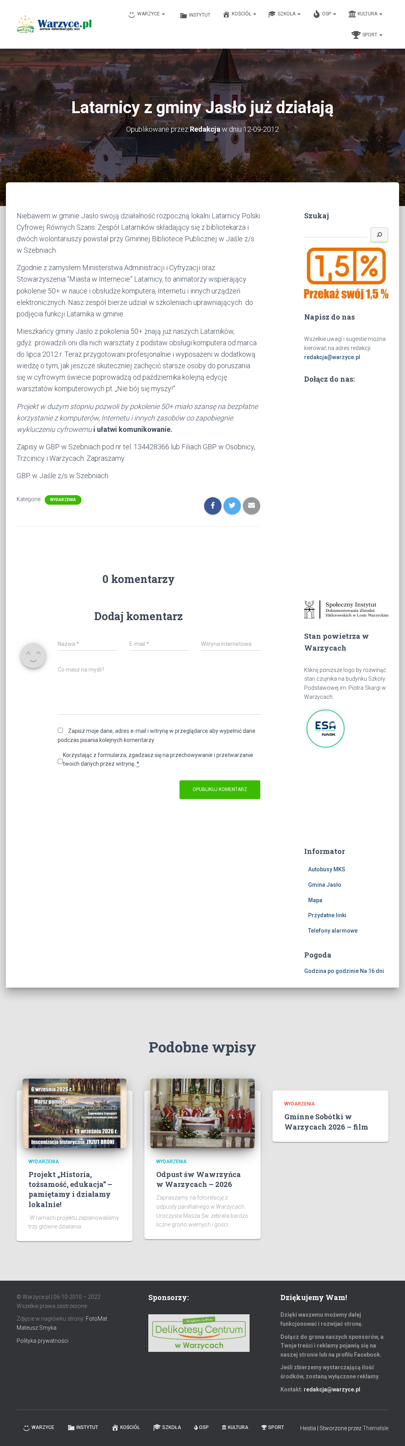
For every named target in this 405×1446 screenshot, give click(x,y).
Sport (370, 35)
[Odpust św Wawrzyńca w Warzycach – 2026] (202, 1113)
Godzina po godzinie (331, 971)
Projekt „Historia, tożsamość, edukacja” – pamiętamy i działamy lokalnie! (70, 1189)
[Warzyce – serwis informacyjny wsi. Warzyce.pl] (54, 24)
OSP (327, 14)
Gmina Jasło (324, 885)
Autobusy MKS (326, 869)
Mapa (315, 900)
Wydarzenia (63, 500)
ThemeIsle (375, 1428)
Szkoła (287, 14)
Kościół (242, 14)
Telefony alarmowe (333, 930)
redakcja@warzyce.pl (332, 357)
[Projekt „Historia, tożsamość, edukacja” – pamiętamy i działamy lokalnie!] (75, 1113)
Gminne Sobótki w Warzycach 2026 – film (326, 1121)
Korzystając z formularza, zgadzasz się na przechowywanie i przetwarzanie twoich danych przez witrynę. (158, 759)
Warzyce (149, 14)
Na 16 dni (372, 971)
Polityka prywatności (42, 1341)
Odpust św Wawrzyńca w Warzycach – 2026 (198, 1179)
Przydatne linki (327, 915)
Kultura (368, 14)
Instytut (199, 15)
